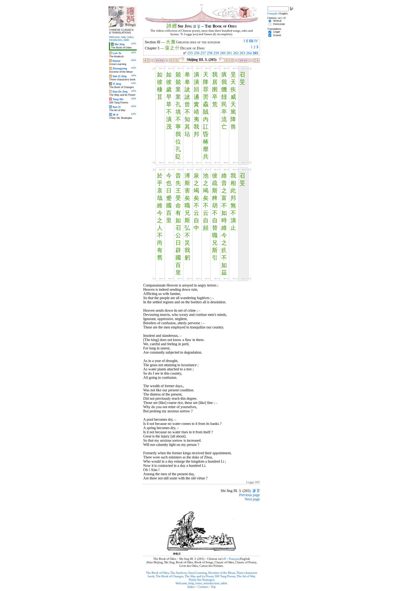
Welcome (181, 583)
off (224, 558)
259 (216, 53)
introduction (211, 583)
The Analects (178, 572)
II (247, 41)
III (251, 41)
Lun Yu (117, 53)
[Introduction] (194, 26)
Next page (252, 499)
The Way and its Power (199, 576)
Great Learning (197, 572)
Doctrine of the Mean (221, 572)
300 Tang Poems (225, 576)
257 (203, 53)
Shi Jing (120, 44)
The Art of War (246, 576)
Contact (203, 586)
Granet (277, 35)
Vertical (277, 20)
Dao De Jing (120, 91)
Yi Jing (117, 83)
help (191, 583)
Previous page (249, 495)
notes (198, 583)
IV (256, 41)
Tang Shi (118, 99)
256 (196, 53)
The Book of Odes (157, 572)
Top (213, 586)
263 (242, 53)
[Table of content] (198, 26)
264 (249, 53)
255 (190, 53)
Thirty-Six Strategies (201, 579)
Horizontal (279, 24)
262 (236, 53)
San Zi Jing (119, 76)
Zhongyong (120, 68)
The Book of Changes (169, 576)
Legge (276, 31)
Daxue (116, 60)
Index (191, 586)
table (224, 583)
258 (209, 53)
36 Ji (115, 114)
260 (223, 53)
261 (229, 53)
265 (255, 53)
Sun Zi (117, 107)
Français (234, 558)
